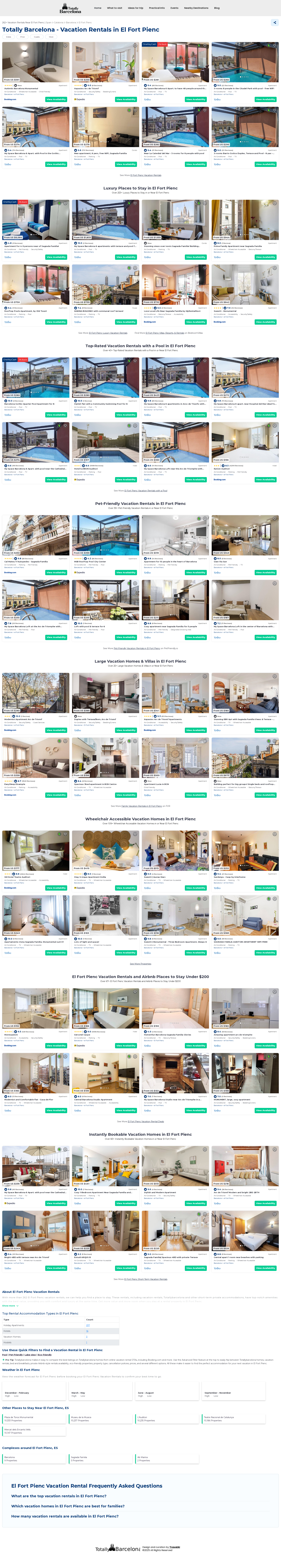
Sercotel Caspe (82, 1035)
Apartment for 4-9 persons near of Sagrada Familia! (31, 246)
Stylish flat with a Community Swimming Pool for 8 (100, 404)
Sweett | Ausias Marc (155, 877)
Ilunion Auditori (222, 469)
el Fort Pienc (19, 94)
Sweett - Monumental (225, 311)
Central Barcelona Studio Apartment (93, 1099)
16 (87, 1331)
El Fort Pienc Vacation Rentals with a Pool (145, 490)
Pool (4, 1354)
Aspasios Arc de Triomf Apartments (163, 719)
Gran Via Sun (220, 561)
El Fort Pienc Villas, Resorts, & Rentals (165, 333)
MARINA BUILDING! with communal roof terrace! (98, 311)
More (51, 37)
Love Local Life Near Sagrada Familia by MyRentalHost (172, 311)
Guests (37, 37)
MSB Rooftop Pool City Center (90, 561)
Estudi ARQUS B (82, 1257)
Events (174, 8)
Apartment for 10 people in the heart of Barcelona (170, 561)
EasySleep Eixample (14, 784)
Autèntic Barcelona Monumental (21, 88)
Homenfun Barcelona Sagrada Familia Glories (167, 1035)
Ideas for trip (135, 8)
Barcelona (8, 94)
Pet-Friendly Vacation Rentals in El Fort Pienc (137, 648)
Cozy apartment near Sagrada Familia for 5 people (170, 626)
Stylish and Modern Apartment (160, 1192)
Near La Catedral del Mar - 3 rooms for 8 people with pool (174, 153)
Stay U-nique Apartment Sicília (90, 877)
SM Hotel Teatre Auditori (17, 877)
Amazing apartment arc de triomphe (233, 1035)
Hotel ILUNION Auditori (86, 469)
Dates (8, 37)
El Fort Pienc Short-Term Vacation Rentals (145, 1279)
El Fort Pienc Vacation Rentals (145, 175)
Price (22, 37)
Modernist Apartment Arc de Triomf (23, 719)
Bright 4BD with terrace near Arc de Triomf (26, 1257)
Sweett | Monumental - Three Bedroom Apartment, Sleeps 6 (175, 942)
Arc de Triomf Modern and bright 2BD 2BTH (236, 1192)
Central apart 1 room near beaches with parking (239, 1257)
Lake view (30, 1354)
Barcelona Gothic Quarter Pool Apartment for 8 (29, 404)
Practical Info (157, 8)
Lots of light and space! (86, 942)
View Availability (56, 99)
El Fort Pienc (89, 725)
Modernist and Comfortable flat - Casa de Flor (28, 1099)
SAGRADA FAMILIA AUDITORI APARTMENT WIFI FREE (241, 942)
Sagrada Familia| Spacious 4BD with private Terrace (171, 1257)
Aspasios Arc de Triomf (86, 88)
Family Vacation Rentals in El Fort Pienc (141, 806)
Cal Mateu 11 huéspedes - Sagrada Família (26, 561)
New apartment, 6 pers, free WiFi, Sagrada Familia (100, 153)
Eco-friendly (45, 1354)
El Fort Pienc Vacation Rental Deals (146, 1121)
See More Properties (140, 964)
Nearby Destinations (196, 8)
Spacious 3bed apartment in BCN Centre (95, 784)
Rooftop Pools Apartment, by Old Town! (25, 311)
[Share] (275, 22)
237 (88, 1325)
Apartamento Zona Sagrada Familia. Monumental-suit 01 (34, 942)
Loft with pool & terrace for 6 (89, 626)
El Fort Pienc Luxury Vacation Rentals (108, 333)
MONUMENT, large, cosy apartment (232, 1099)
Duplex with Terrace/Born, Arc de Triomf (95, 719)
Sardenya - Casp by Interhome (229, 877)
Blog (217, 8)
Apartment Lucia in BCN (156, 784)
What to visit (114, 8)
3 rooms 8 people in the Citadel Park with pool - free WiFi (244, 88)
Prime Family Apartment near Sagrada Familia (238, 246)
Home (97, 8)
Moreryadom (11, 1035)
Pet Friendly (16, 1354)
